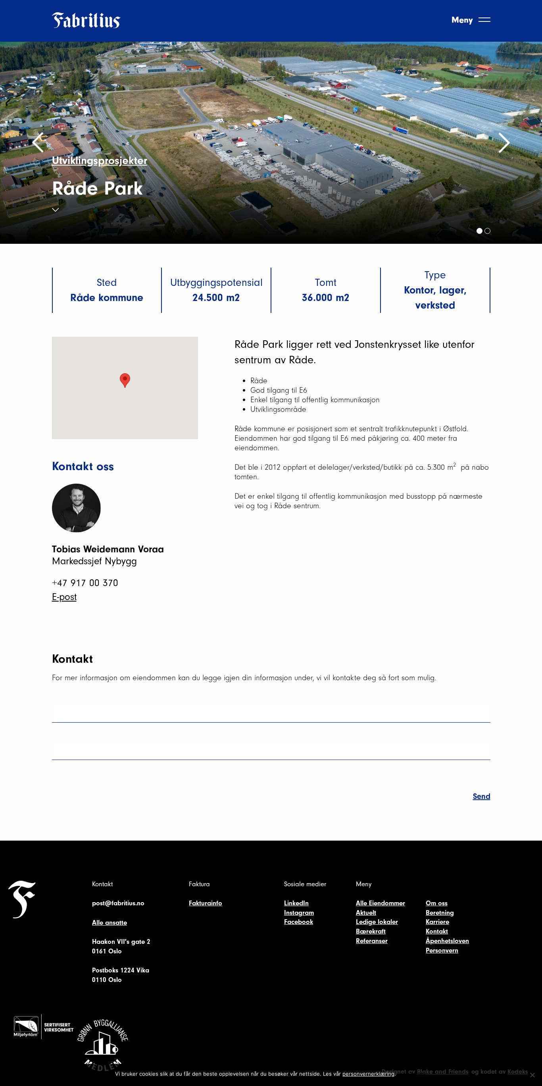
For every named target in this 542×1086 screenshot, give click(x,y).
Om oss (437, 903)
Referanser (372, 941)
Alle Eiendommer (380, 903)
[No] (532, 1075)
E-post (64, 596)
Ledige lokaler (377, 922)
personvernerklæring (368, 1074)
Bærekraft (371, 931)
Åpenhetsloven (447, 941)
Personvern (442, 950)
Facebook (298, 922)
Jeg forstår (413, 1073)
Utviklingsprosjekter (99, 160)
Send (481, 796)
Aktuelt (366, 912)
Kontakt (437, 931)
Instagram (299, 912)
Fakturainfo (205, 903)
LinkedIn (296, 903)
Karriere (437, 922)
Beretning (440, 912)
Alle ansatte (109, 922)
